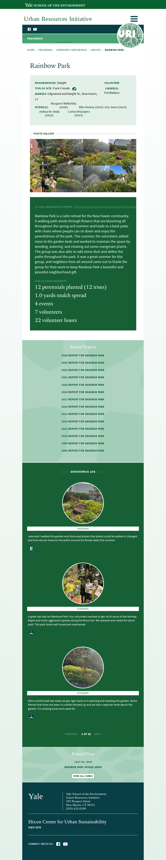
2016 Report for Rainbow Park (83, 407)
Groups (96, 50)
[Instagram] (71, 844)
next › (98, 734)
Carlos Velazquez (79, 112)
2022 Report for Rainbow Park (83, 370)
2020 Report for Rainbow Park (83, 385)
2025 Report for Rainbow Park (83, 363)
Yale (35, 796)
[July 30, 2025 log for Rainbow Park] (43, 190)
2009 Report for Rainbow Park (83, 443)
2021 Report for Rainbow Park (83, 377)
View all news (83, 776)
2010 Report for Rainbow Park (83, 436)
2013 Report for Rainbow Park (83, 421)
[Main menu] (134, 19)
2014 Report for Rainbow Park (83, 414)
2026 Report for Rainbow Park (83, 355)
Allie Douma (86, 107)
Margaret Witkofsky (63, 104)
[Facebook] (29, 29)
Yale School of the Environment (47, 2)
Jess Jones (111, 107)
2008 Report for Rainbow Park (83, 451)
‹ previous (71, 734)
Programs (45, 50)
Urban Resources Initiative (130, 36)
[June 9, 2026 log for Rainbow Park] (69, 163)
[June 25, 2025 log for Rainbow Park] (123, 190)
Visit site (34, 827)
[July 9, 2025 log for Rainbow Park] (96, 190)
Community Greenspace (71, 50)
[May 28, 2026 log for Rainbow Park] (123, 163)
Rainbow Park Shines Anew (83, 767)
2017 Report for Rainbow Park (83, 399)
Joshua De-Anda (49, 112)
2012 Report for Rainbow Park (83, 429)
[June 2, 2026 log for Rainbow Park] (96, 163)
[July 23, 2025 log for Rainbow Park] (69, 190)
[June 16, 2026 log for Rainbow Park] (43, 163)
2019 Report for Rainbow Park (83, 392)
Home (31, 50)
